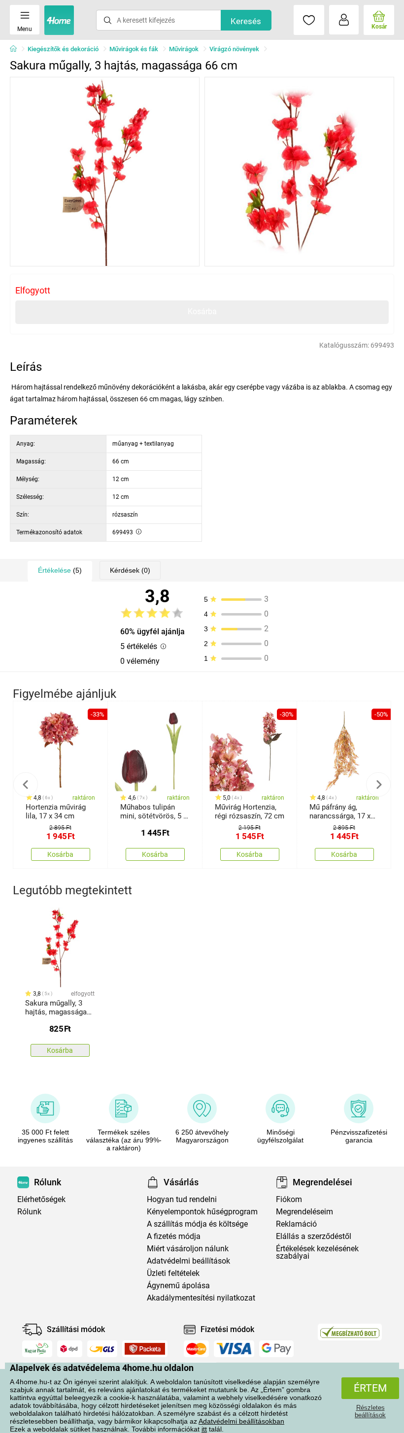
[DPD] (70, 1348)
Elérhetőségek (41, 1199)
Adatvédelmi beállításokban (241, 1421)
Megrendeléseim (304, 1211)
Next (378, 784)
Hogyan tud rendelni (182, 1199)
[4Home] (17, 49)
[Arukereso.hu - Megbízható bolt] (350, 1332)
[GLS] (102, 1348)
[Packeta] (145, 1348)
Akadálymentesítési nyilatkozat (201, 1298)
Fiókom (289, 1199)
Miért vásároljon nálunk (188, 1248)
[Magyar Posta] (37, 1348)
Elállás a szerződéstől (313, 1236)
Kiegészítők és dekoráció (63, 49)
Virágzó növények (234, 49)
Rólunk (29, 1211)
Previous (25, 784)
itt (204, 1429)
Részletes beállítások (370, 1411)
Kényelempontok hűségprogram (202, 1211)
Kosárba (202, 311)
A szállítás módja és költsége (197, 1224)
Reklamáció (296, 1224)
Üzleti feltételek (173, 1273)
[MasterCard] (196, 1348)
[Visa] (234, 1348)
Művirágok (184, 49)
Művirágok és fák (133, 49)
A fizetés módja (174, 1236)
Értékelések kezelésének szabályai (317, 1252)
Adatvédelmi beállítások (188, 1261)
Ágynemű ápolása (178, 1285)
